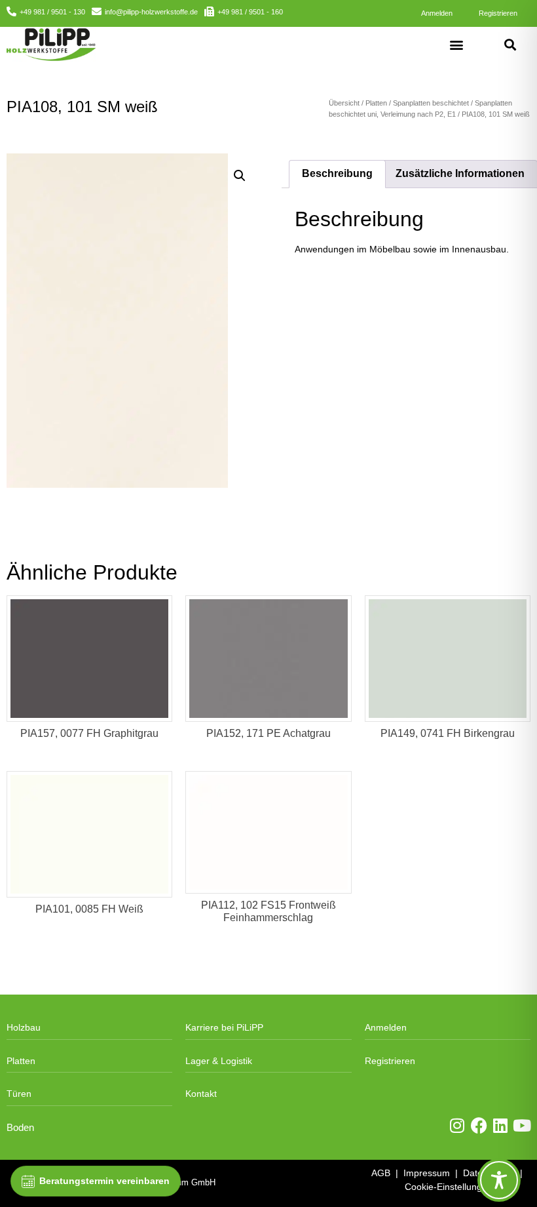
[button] (457, 44)
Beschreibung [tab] (337, 173)
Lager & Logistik (218, 1061)
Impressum (426, 1173)
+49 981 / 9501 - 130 (52, 12)
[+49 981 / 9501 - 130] (11, 11)
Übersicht (344, 103)
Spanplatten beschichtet (431, 103)
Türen (19, 1093)
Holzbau (24, 1027)
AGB (380, 1173)
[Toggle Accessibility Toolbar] (499, 1180)
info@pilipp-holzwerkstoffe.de (151, 12)
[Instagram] (457, 1125)
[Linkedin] (500, 1125)
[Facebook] (479, 1125)
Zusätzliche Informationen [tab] (460, 173)
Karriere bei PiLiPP (224, 1027)
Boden (20, 1127)
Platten (376, 103)
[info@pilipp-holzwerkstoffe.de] (97, 11)
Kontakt (201, 1093)
